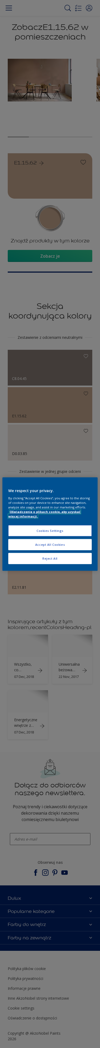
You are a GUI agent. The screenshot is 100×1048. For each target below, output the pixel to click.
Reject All (50, 558)
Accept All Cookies (50, 545)
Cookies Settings (50, 531)
